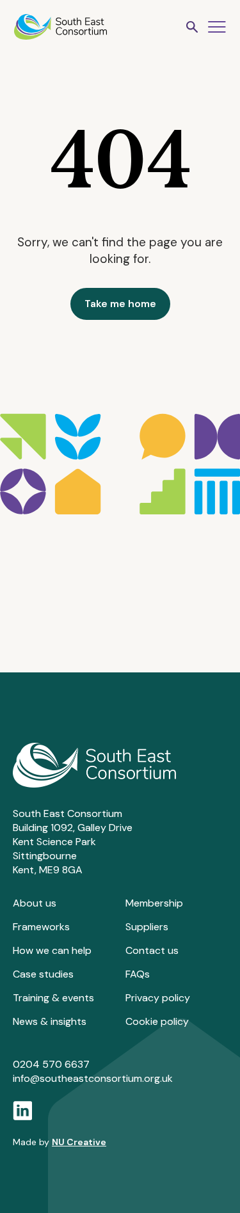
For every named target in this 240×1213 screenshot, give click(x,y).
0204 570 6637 (51, 1064)
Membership (154, 903)
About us (34, 903)
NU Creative (79, 1142)
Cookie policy (157, 1021)
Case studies (43, 974)
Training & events (53, 997)
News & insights (49, 1021)
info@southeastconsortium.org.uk (93, 1078)
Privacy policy (157, 997)
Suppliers (146, 926)
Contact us (152, 950)
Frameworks (41, 926)
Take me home (120, 303)
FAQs (137, 974)
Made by (59, 1142)
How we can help (52, 950)
